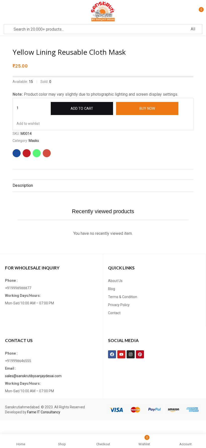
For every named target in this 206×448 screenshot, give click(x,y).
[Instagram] (131, 354)
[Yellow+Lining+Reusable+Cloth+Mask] (27, 153)
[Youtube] (121, 354)
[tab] (103, 185)
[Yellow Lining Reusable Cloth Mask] (17, 153)
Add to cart (82, 108)
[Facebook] (112, 354)
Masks (34, 141)
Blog (111, 289)
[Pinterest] (140, 354)
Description (23, 185)
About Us (115, 281)
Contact (114, 313)
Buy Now (147, 108)
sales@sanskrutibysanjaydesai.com (33, 376)
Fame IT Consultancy (43, 412)
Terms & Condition (122, 297)
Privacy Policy (119, 305)
